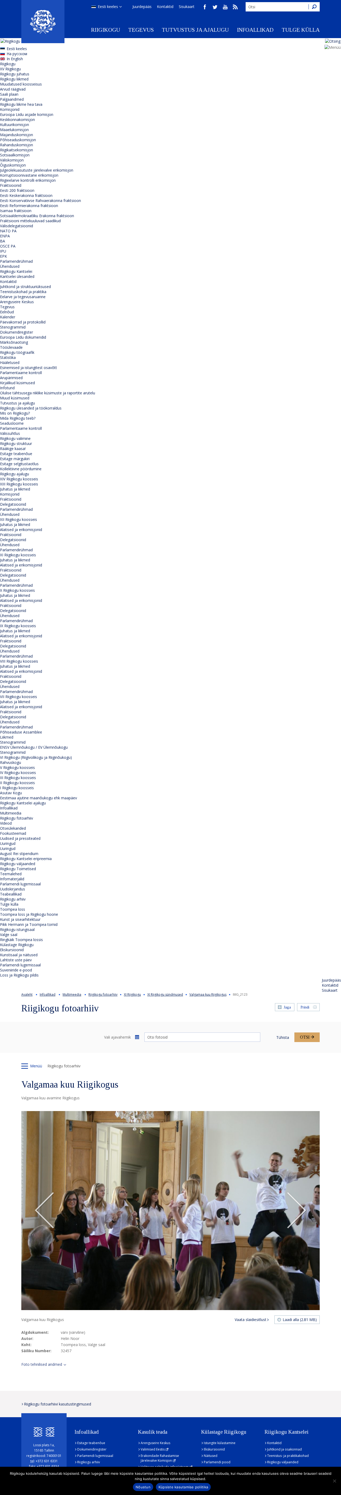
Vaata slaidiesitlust (250, 1319)
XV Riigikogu (10, 68)
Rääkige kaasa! (13, 448)
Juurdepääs (142, 6)
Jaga (287, 1007)
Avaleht (27, 994)
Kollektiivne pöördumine (21, 468)
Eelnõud (7, 311)
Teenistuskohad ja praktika (23, 291)
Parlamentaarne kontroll (21, 372)
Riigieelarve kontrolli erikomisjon (28, 180)
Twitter (215, 7)
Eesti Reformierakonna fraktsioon (29, 205)
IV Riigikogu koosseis (18, 772)
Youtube (225, 7)
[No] (334, 1481)
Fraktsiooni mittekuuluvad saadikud (30, 220)
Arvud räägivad (13, 89)
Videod (6, 823)
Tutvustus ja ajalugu (195, 30)
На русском (17, 53)
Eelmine (44, 1210)
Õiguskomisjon (13, 165)
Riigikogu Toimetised (18, 868)
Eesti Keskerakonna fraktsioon (26, 195)
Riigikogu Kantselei (16, 271)
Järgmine (296, 1210)
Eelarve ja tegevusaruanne (23, 296)
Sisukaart (186, 6)
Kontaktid (165, 6)
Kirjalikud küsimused (17, 382)
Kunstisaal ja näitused (19, 954)
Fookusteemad (13, 833)
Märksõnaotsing (14, 342)
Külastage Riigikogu (17, 944)
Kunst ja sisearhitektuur (20, 919)
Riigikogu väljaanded (17, 863)
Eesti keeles (108, 6)
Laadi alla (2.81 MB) (300, 1319)
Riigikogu (105, 30)
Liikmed (6, 737)
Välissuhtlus (10, 433)
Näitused (210, 1455)
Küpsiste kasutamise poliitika (183, 1487)
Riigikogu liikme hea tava (21, 104)
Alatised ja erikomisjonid (21, 529)
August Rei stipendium (19, 853)
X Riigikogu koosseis (17, 590)
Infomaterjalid (12, 878)
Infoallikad (255, 30)
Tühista (282, 1037)
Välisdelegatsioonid (16, 225)
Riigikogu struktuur (16, 443)
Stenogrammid (13, 327)
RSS (235, 7)
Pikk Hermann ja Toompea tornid (29, 924)
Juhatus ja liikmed (15, 489)
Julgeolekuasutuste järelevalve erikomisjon (36, 170)
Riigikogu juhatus (14, 73)
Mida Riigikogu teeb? (17, 418)
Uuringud (7, 843)
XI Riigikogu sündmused (165, 994)
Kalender (7, 316)
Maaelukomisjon (14, 129)
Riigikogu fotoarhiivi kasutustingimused (57, 1404)
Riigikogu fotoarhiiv (16, 818)
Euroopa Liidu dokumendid (23, 337)
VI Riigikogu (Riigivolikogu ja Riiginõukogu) (36, 757)
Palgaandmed (12, 99)
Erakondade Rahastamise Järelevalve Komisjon (160, 1458)
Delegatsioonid (13, 504)
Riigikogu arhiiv (13, 899)
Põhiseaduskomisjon (18, 139)
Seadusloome (12, 423)
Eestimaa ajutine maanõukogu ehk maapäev (38, 797)
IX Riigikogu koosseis (18, 625)
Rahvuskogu (10, 762)
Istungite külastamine (220, 1443)
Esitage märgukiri (15, 458)
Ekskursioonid (12, 949)
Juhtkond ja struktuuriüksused (25, 286)
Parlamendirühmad (16, 261)
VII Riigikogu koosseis (18, 696)
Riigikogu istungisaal (17, 929)
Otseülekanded (13, 828)
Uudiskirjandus (12, 889)
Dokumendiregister (16, 332)
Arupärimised (11, 377)
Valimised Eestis (153, 1449)
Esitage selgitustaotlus (19, 463)
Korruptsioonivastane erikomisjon (29, 175)
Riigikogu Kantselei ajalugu (23, 802)
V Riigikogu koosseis (17, 767)
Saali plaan (9, 94)
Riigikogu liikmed (14, 79)
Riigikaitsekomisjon (16, 149)
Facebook (204, 7)
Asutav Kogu (11, 792)
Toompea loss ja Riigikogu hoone (29, 914)
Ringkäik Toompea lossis (21, 939)
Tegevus (141, 30)
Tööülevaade (11, 347)
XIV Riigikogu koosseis (19, 478)
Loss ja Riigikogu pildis (19, 975)
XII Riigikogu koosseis (18, 519)
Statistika (8, 357)
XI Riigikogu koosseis (18, 554)
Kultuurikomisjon (14, 124)
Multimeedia (10, 813)
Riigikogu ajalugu (14, 473)
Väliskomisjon (12, 160)
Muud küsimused (14, 397)
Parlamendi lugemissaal (20, 883)
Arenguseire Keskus (17, 301)
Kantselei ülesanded (17, 276)
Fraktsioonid (10, 185)
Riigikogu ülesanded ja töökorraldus (31, 408)
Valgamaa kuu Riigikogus (207, 994)
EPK (3, 256)
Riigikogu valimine (15, 438)
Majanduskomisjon (16, 134)
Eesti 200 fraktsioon (17, 190)
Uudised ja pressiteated (20, 838)
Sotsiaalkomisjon (15, 154)
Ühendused (9, 266)
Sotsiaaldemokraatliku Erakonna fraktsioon (37, 215)
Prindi (305, 1007)
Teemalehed (11, 873)
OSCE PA (7, 246)
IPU (3, 251)
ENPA (5, 235)
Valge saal (8, 934)
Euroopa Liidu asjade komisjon (26, 114)
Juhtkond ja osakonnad (284, 1449)
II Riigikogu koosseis (17, 782)
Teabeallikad (11, 894)
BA (2, 241)
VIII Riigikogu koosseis (19, 661)
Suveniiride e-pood (16, 970)
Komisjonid (9, 109)
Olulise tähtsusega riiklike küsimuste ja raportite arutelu (47, 392)
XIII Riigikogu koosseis (19, 484)
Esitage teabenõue (16, 453)
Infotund (7, 387)
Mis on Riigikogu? (15, 413)
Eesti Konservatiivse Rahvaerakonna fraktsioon (40, 200)
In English (15, 58)
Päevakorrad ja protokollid (23, 322)
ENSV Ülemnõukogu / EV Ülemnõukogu (34, 747)
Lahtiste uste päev (16, 959)
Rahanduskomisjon (16, 144)
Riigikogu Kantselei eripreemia (26, 858)
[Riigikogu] (42, 21)
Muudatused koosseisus (21, 84)
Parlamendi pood (217, 1462)
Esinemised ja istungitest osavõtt (28, 367)
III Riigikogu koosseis (18, 777)
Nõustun (143, 1487)
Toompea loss (12, 909)
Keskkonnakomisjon (17, 119)
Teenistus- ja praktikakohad (288, 1455)
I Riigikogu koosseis (17, 787)
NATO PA (8, 230)
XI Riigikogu (132, 994)
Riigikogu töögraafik (17, 352)
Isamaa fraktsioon (15, 210)
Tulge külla (301, 30)
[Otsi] (314, 6)
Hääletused (9, 362)
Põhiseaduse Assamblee (21, 732)
